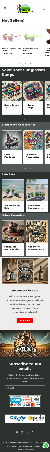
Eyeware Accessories (32, 155)
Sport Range (11, 105)
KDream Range (30, 106)
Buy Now (25, 320)
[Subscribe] (42, 388)
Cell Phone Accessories (35, 248)
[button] (5, 8)
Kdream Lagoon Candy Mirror (11, 50)
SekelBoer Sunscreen (34, 206)
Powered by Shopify (26, 442)
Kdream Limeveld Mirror (30, 50)
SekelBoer (13, 442)
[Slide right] (30, 63)
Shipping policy (40, 446)
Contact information (26, 450)
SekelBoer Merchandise (11, 248)
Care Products (9, 155)
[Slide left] (19, 63)
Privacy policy (11, 446)
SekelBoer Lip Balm (12, 206)
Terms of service (25, 446)
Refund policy (41, 442)
